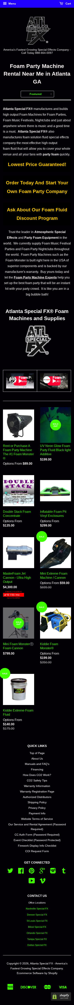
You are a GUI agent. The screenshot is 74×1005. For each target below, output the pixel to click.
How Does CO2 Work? (37, 775)
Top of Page (37, 753)
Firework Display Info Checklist (37, 845)
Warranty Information (37, 786)
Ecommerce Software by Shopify (37, 973)
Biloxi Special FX (37, 927)
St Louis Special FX (37, 921)
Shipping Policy (37, 802)
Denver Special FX (37, 915)
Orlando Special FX (37, 933)
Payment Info (37, 813)
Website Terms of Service (37, 818)
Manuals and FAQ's (37, 764)
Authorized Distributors (37, 797)
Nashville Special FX (37, 908)
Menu (12, 3)
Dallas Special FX (37, 945)
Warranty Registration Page (37, 791)
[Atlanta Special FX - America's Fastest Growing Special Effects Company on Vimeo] (43, 882)
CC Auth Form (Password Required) (37, 834)
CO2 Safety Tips (37, 780)
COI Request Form (37, 851)
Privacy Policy (37, 807)
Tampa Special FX (37, 939)
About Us (37, 758)
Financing (37, 769)
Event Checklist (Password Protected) (37, 840)
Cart (68, 3)
